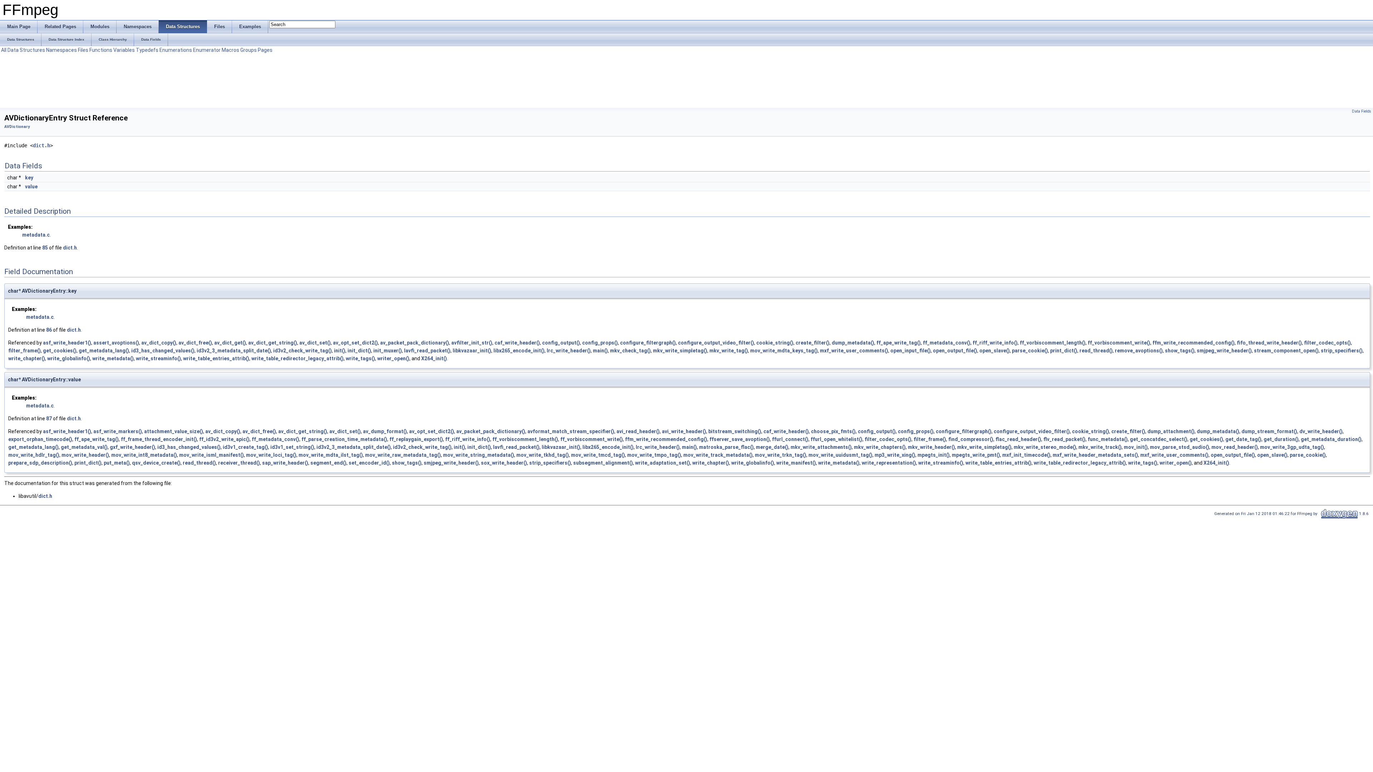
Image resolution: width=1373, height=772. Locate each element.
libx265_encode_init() (519, 350)
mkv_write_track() (1100, 447)
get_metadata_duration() (1331, 439)
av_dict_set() (315, 343)
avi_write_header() (684, 431)
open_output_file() (955, 350)
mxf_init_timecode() (1026, 455)
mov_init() (1136, 447)
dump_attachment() (1171, 431)
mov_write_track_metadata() (718, 455)
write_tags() (360, 358)
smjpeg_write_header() (1224, 350)
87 (49, 418)
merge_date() (772, 447)
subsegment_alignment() (603, 463)
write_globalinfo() (68, 358)
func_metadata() (1108, 439)
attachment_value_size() (173, 431)
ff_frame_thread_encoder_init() (159, 439)
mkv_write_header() (931, 447)
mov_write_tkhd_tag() (542, 455)
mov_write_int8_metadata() (144, 455)
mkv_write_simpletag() (680, 350)
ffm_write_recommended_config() (1193, 343)
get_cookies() (60, 350)
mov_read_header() (1234, 447)
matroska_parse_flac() (726, 447)
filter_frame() (24, 350)
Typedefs (147, 50)
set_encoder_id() (369, 463)
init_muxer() (387, 350)
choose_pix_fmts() (833, 431)
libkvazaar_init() (472, 350)
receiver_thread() (239, 463)
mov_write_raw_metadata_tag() (403, 455)
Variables (124, 50)
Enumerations (175, 50)
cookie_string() (774, 343)
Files (83, 50)
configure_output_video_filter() (716, 343)
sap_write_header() (285, 463)
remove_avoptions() (1139, 350)
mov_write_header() (85, 455)
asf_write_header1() (67, 343)
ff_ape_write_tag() (898, 343)
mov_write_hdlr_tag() (33, 455)
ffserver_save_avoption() (739, 439)
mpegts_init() (933, 455)
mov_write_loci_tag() (271, 455)
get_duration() (1281, 439)
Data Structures (26, 50)
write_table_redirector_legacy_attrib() (297, 358)
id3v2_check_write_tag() (302, 350)
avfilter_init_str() (471, 343)
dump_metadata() (853, 343)
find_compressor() (970, 439)
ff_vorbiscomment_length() (1053, 343)
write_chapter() (26, 358)
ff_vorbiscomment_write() (1119, 343)
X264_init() (434, 358)
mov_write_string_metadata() (478, 455)
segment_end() (328, 463)
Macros (230, 50)
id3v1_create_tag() (245, 447)
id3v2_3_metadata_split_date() (234, 350)
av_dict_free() (195, 343)
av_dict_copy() (158, 343)
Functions (100, 50)
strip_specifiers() (1342, 350)
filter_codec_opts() (1327, 343)
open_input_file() (910, 350)
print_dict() (1063, 350)
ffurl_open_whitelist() (836, 439)
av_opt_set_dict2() (355, 343)
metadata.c (36, 235)
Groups (248, 50)
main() (600, 350)
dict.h (41, 145)
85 (45, 248)
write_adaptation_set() (662, 463)
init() (339, 350)
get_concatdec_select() (1158, 439)
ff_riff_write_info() (995, 343)
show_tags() (1180, 350)
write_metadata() (113, 358)
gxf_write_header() (132, 447)
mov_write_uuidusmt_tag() (840, 455)
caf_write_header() (517, 343)
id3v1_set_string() (292, 447)
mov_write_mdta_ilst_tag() (331, 455)
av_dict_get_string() (272, 343)
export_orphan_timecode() (40, 439)
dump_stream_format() (1269, 431)
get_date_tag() (1243, 439)
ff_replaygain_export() (416, 439)
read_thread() (1096, 350)
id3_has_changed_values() (163, 350)
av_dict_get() (230, 343)
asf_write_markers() (117, 431)
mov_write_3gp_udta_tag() (1292, 447)
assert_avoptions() (116, 343)
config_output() (561, 343)
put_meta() (117, 463)
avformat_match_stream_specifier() (570, 431)
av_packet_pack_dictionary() (414, 343)
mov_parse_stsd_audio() (1179, 447)
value (31, 186)
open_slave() (994, 350)
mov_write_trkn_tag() (780, 455)
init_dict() (359, 350)
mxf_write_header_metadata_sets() (1095, 455)
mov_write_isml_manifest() (211, 455)
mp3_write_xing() (895, 455)
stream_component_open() (1286, 350)
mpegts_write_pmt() (976, 455)
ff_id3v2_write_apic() (224, 439)
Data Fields (1361, 111)
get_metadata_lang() (104, 350)
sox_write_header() (504, 463)
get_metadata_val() (84, 447)
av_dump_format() (385, 431)
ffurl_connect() (790, 439)
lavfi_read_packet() (427, 350)
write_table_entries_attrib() (216, 358)
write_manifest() (796, 463)
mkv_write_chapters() (880, 447)
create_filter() (813, 343)
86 (49, 330)
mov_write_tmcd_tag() (598, 455)
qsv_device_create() (156, 463)
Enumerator (207, 50)
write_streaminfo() (158, 358)
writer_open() (393, 358)
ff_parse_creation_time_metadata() (344, 439)
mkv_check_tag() (630, 350)
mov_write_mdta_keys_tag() (784, 350)
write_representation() (889, 463)
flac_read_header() (1018, 439)
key (29, 177)
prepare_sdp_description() (40, 463)
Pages (265, 50)
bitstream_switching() (734, 431)
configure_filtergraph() (648, 343)
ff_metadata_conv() (946, 343)
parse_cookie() (1030, 350)
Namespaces (61, 50)
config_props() (600, 343)
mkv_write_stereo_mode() (1045, 447)
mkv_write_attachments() (821, 447)
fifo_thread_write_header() (1269, 343)
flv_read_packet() (1064, 439)
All (3, 50)
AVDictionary (17, 126)
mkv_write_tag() (728, 350)
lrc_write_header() (569, 350)
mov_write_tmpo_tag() (654, 455)
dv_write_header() (1321, 431)
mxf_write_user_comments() (854, 350)
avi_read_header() (638, 431)
